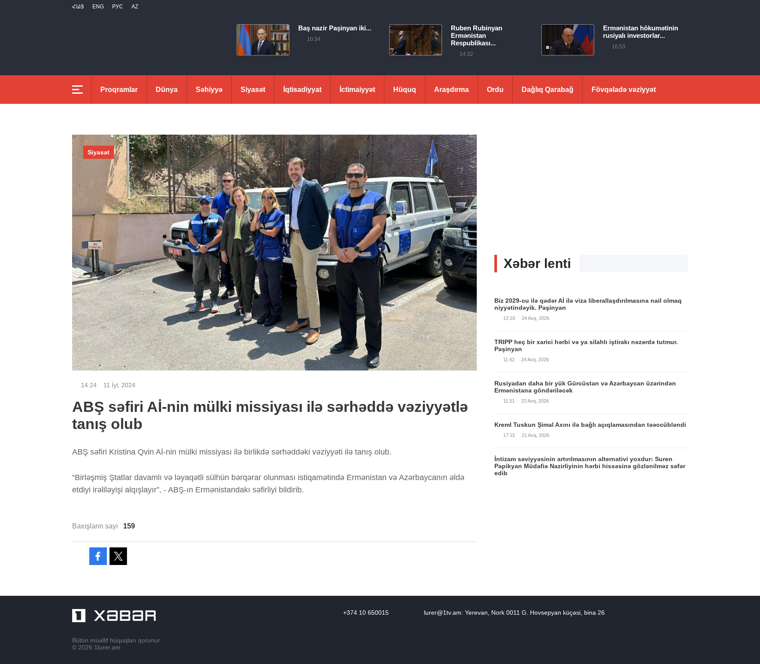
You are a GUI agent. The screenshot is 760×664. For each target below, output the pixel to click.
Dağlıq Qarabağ (548, 89)
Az (135, 7)
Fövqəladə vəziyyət (624, 89)
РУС (117, 7)
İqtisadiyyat (302, 89)
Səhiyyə (209, 89)
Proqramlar (119, 89)
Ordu (495, 89)
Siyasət (253, 89)
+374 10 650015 (366, 612)
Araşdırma (451, 89)
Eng (98, 7)
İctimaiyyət (357, 89)
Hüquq (404, 89)
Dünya (167, 89)
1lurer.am (107, 647)
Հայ (78, 7)
